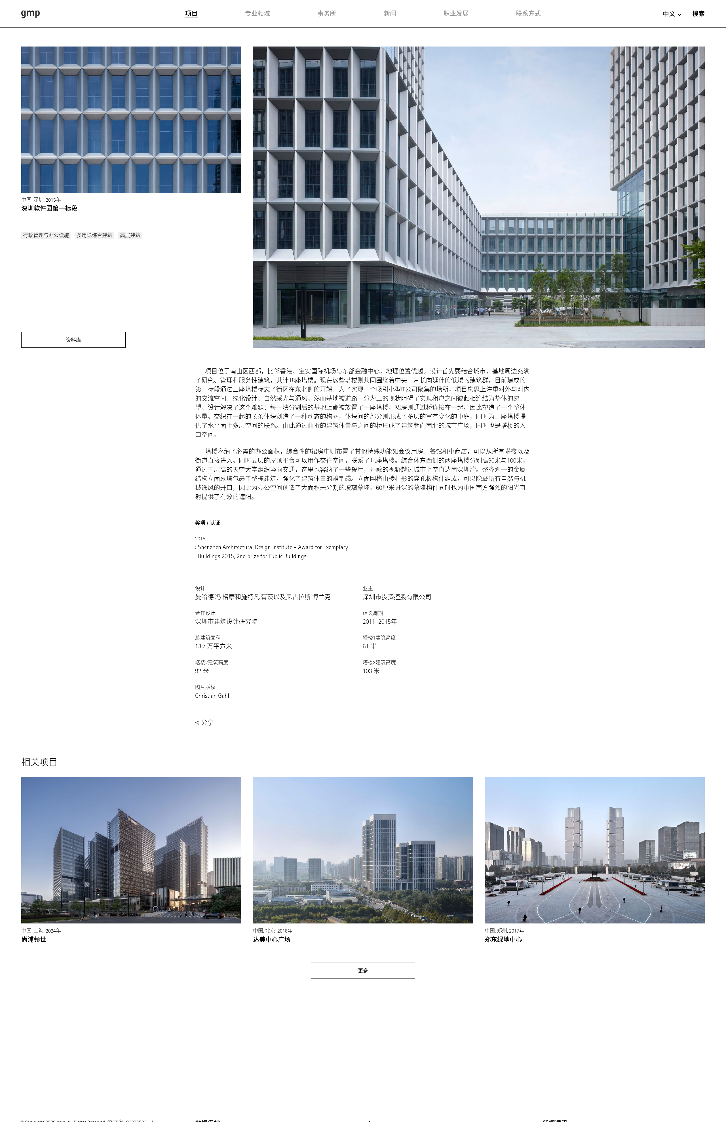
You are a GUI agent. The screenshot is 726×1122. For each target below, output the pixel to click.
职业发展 (456, 13)
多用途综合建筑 (94, 235)
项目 (191, 13)
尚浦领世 (33, 939)
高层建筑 (130, 235)
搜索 (698, 13)
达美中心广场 (271, 939)
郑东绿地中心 (503, 939)
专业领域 (257, 13)
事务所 (326, 13)
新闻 (390, 13)
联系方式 (528, 13)
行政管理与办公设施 (46, 235)
